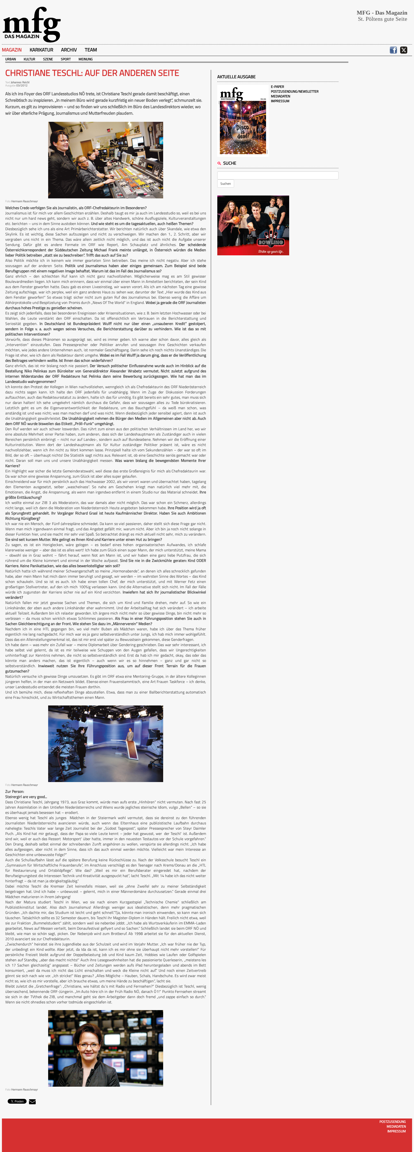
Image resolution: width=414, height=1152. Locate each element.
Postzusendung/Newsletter (295, 91)
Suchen (225, 183)
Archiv (69, 49)
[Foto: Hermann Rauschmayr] (105, 160)
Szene (48, 59)
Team (91, 49)
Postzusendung (393, 1121)
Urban (10, 59)
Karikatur (41, 49)
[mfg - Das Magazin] (31, 24)
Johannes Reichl (20, 82)
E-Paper (277, 86)
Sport (66, 59)
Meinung (86, 59)
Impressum (280, 100)
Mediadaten (280, 96)
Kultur (29, 59)
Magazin (12, 49)
